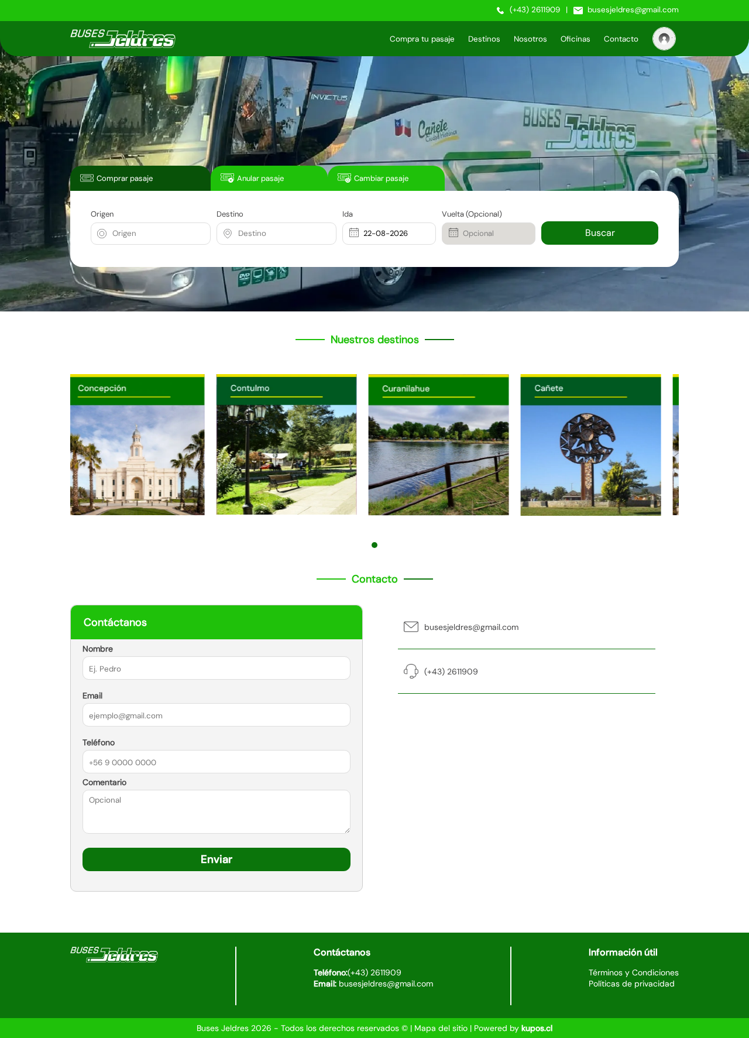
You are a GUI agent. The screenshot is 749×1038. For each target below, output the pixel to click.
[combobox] (113, 233)
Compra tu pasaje (422, 39)
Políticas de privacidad (632, 983)
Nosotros (530, 39)
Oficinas (575, 39)
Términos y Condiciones (634, 972)
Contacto (621, 39)
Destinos (484, 39)
